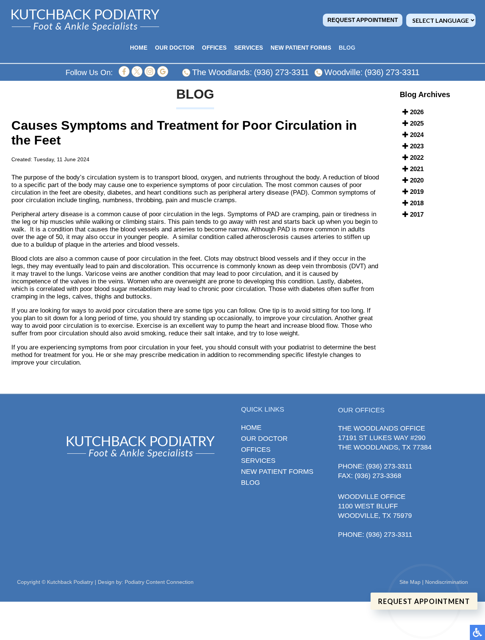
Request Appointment (362, 20)
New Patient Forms (301, 48)
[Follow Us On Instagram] (149, 75)
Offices (214, 48)
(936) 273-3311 (281, 72)
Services (248, 48)
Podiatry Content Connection (159, 582)
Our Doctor (174, 48)
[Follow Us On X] (136, 75)
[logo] (85, 20)
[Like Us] (124, 75)
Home (138, 48)
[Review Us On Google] (162, 75)
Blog (347, 48)
